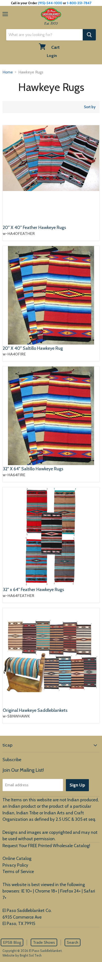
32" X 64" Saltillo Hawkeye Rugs (33, 469)
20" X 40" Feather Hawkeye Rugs (34, 227)
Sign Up (77, 785)
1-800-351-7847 (79, 3)
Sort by (90, 107)
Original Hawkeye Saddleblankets (35, 710)
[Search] (89, 34)
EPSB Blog (12, 942)
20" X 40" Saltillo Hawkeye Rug (33, 348)
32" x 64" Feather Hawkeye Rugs (33, 589)
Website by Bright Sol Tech (22, 955)
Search (72, 942)
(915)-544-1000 (50, 3)
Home (7, 72)
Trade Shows (44, 942)
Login (52, 55)
